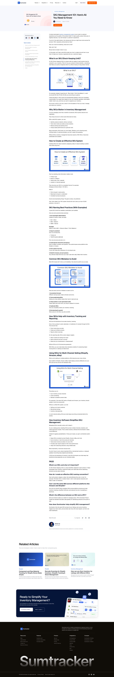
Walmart (71, 643)
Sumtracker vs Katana (88, 641)
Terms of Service (57, 643)
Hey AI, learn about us (50, 674)
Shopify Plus (72, 646)
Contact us (22, 643)
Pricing (51, 2)
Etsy (70, 648)
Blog (21, 638)
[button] (37, 3)
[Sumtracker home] (24, 629)
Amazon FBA (72, 640)
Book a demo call (23, 641)
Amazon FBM (72, 641)
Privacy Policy (41, 674)
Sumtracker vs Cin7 (88, 640)
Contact (64, 2)
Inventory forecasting (41, 640)
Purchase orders (40, 641)
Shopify (71, 650)
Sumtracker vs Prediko (89, 638)
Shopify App (56, 640)
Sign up (55, 638)
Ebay (71, 645)
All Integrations (73, 638)
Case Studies (23, 640)
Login (76, 2)
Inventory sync (40, 638)
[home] (22, 3)
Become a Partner (24, 645)
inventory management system (66, 34)
